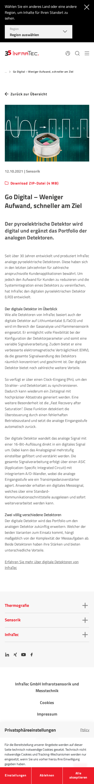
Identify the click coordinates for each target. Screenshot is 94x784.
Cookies (47, 702)
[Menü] (87, 53)
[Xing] (15, 654)
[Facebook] (31, 654)
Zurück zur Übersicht (28, 94)
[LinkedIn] (7, 654)
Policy (84, 730)
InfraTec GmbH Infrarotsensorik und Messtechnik (47, 687)
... (6, 71)
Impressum (47, 714)
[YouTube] (23, 654)
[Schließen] (85, 6)
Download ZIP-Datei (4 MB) (34, 183)
